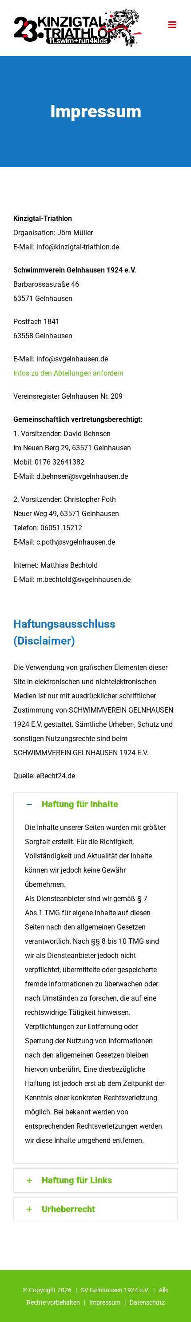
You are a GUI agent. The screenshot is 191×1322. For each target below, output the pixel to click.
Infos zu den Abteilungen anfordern (68, 373)
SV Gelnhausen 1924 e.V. (115, 1290)
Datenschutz (147, 1302)
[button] (96, 804)
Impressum (104, 1302)
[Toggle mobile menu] (173, 24)
